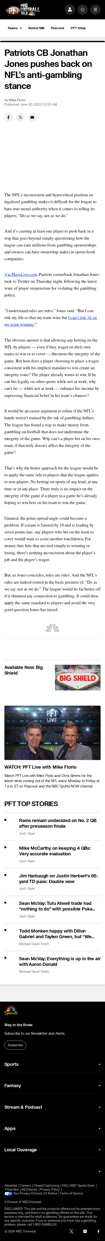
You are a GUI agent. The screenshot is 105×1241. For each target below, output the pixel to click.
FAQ (65, 1186)
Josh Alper (27, 833)
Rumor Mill (36, 28)
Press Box (12, 1190)
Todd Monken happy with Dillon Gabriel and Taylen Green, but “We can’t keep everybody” (55, 934)
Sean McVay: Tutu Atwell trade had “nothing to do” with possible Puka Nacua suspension (55, 906)
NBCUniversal (32, 1202)
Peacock (57, 28)
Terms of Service (71, 1193)
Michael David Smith (34, 944)
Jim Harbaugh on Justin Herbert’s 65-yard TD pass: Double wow (58, 879)
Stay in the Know (18, 1025)
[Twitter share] (20, 117)
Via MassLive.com (20, 274)
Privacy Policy (50, 1190)
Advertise (10, 1186)
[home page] (22, 9)
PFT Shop (78, 28)
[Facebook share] (8, 117)
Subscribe (15, 1045)
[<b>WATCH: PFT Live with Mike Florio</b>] (52, 733)
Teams (13, 28)
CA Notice (50, 1193)
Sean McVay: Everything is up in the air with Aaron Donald (59, 961)
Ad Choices (29, 1190)
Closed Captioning (46, 1186)
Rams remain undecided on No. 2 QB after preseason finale (57, 823)
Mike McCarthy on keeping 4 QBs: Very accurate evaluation (55, 851)
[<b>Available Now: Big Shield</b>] (78, 677)
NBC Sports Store (82, 1186)
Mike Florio (17, 100)
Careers (25, 1186)
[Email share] (32, 117)
